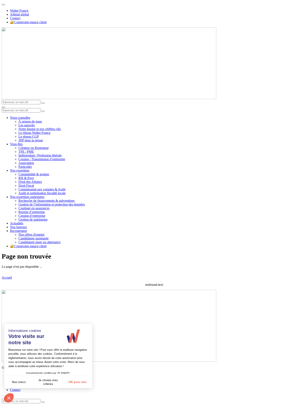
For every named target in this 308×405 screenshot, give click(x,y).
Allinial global (19, 14)
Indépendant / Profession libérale (40, 155)
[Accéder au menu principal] (3, 107)
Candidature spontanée (33, 238)
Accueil (7, 277)
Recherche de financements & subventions (46, 200)
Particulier (25, 166)
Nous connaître (20, 117)
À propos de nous (30, 121)
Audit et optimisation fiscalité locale (42, 193)
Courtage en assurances (33, 208)
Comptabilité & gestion (33, 174)
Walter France (19, 10)
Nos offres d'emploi (31, 234)
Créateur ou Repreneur (33, 148)
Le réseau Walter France (34, 133)
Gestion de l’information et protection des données (51, 204)
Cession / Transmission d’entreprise (41, 159)
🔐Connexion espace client (28, 22)
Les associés (26, 125)
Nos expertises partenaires (27, 197)
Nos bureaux (18, 227)
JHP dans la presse (30, 140)
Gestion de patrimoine (33, 219)
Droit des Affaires (30, 182)
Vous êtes (16, 144)
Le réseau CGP (28, 136)
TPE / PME (26, 151)
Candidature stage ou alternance (39, 242)
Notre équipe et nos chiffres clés (39, 129)
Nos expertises (19, 170)
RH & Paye (26, 178)
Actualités (16, 223)
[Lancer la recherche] (43, 103)
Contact (15, 18)
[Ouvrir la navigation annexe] (3, 4)
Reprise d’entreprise (31, 212)
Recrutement (18, 231)
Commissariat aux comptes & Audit (41, 189)
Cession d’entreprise (31, 215)
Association (26, 163)
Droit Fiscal (26, 185)
